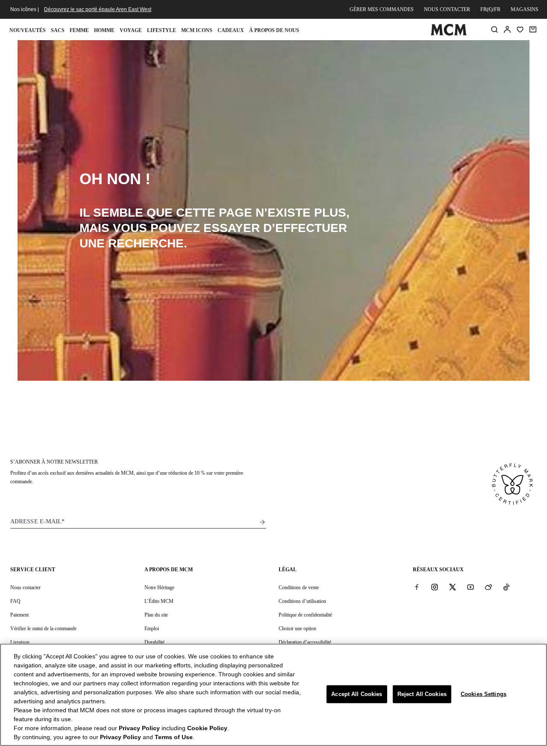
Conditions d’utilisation (302, 601)
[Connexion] (507, 29)
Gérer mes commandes (382, 9)
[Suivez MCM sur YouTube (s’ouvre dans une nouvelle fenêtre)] (470, 587)
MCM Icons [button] (196, 30)
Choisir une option (297, 628)
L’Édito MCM (159, 601)
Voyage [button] (131, 30)
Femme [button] (79, 30)
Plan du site (156, 615)
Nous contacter (447, 9)
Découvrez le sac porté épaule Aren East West (97, 9)
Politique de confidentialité (305, 615)
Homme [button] (104, 30)
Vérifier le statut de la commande (43, 628)
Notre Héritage (159, 587)
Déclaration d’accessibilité (305, 642)
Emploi (151, 628)
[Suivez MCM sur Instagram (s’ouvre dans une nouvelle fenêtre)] (434, 587)
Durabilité (154, 642)
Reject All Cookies (422, 694)
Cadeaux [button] (231, 30)
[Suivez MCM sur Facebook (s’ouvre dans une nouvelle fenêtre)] (417, 587)
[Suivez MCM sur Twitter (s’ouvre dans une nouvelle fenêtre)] (452, 587)
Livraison (19, 642)
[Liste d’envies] (520, 29)
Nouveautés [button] (27, 30)
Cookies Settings (483, 694)
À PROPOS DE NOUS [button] (274, 30)
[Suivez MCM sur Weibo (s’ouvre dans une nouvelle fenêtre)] (488, 587)
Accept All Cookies (356, 694)
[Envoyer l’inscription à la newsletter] (262, 522)
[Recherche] (494, 29)
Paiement (19, 615)
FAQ (15, 601)
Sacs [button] (58, 30)
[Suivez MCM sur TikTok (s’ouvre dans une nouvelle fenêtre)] (506, 587)
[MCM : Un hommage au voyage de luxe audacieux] (448, 33)
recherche (146, 243)
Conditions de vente (299, 587)
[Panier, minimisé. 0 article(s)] (533, 29)
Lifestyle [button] (161, 30)
